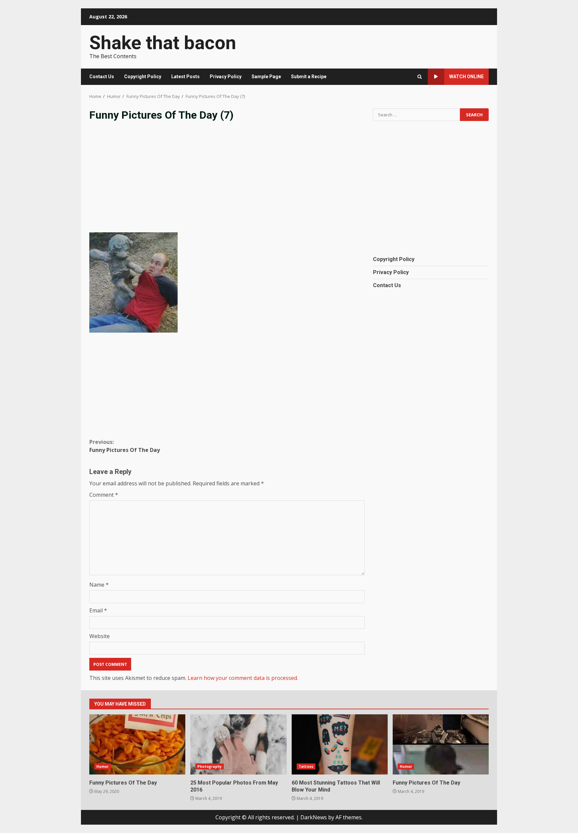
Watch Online (466, 76)
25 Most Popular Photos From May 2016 (238, 744)
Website (99, 636)
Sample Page (266, 76)
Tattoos (306, 766)
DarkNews (313, 817)
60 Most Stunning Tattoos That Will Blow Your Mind (340, 744)
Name (99, 584)
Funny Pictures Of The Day (124, 446)
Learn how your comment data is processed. (243, 678)
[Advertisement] (227, 182)
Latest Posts (185, 76)
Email (98, 610)
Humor (102, 766)
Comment (103, 494)
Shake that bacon (162, 43)
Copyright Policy (142, 76)
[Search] (419, 76)
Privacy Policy (226, 76)
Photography (209, 766)
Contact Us (101, 76)
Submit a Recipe (308, 76)
